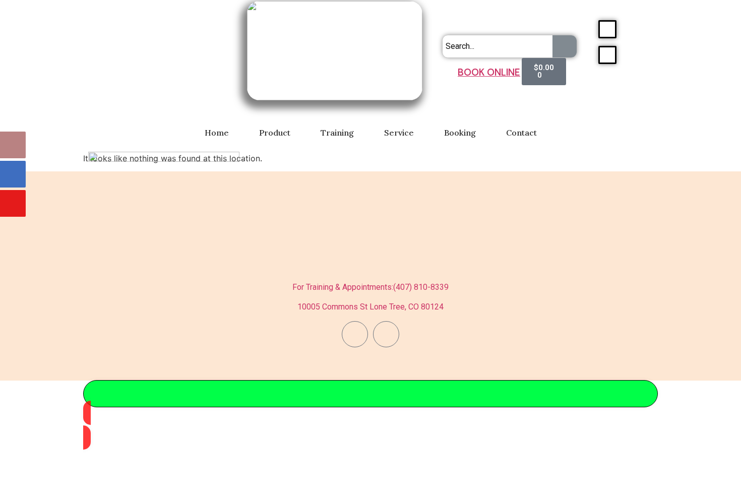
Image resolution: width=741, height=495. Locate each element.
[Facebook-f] (355, 334)
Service (399, 133)
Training (337, 133)
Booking (460, 133)
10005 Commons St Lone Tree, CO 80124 (370, 307)
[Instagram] (386, 334)
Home (217, 133)
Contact (521, 133)
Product (274, 133)
